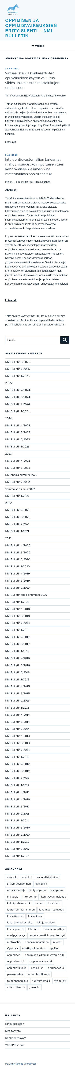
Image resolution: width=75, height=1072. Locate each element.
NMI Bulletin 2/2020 (17, 559)
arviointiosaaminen (19, 883)
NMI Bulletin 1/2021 (17, 531)
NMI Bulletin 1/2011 (17, 820)
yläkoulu (34, 987)
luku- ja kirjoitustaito (19, 922)
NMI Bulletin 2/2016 (17, 672)
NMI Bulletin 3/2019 (17, 580)
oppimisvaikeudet (41, 961)
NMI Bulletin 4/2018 (17, 609)
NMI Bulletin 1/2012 (17, 785)
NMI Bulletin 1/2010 (17, 841)
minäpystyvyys (16, 935)
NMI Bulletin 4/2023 (17, 425)
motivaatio (13, 942)
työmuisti (60, 980)
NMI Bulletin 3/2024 (17, 397)
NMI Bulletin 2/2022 (17, 482)
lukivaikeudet (15, 916)
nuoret (57, 942)
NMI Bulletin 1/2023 (17, 446)
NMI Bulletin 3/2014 (17, 721)
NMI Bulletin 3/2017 (17, 644)
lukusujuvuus (15, 929)
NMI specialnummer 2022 (21, 474)
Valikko (39, 45)
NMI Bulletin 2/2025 (17, 369)
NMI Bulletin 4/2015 (17, 686)
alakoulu (12, 877)
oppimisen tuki (16, 961)
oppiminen (13, 955)
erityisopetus (38, 890)
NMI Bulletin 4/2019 (17, 573)
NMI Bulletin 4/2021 (17, 510)
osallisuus (37, 967)
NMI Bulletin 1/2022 (17, 496)
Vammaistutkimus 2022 (20, 489)
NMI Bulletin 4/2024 (17, 390)
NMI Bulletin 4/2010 (17, 799)
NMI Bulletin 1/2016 (17, 679)
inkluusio (12, 896)
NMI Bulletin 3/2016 (17, 665)
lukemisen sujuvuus (51, 909)
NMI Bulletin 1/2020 (17, 566)
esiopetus (57, 890)
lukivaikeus (35, 916)
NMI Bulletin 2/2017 (17, 848)
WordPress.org (14, 1045)
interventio (30, 896)
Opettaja (12, 948)
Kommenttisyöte (15, 1038)
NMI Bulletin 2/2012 (17, 778)
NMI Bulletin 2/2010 (17, 834)
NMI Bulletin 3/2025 (17, 362)
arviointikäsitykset (48, 877)
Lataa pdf (10, 141)
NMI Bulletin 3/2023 (17, 432)
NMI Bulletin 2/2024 (17, 404)
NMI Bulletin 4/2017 (17, 637)
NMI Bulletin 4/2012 (17, 764)
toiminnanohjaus (17, 980)
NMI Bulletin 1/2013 (17, 757)
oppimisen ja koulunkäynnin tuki (44, 955)
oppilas (54, 948)
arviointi (27, 877)
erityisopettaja (16, 890)
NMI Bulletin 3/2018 (17, 616)
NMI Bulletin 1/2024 (17, 411)
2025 (8, 383)
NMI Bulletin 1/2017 (17, 651)
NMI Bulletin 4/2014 (17, 714)
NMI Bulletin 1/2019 (17, 601)
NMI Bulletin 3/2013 (17, 743)
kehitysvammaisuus (53, 896)
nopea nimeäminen (37, 942)
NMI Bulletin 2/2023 (17, 439)
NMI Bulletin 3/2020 (17, 552)
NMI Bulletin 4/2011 (17, 792)
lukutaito (33, 929)
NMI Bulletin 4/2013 (17, 736)
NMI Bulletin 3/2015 (17, 693)
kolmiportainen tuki (19, 903)
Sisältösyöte (13, 1030)
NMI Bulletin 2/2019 (17, 587)
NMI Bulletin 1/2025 (17, 376)
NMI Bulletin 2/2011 (17, 813)
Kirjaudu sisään (14, 1023)
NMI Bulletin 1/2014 (17, 855)
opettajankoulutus (33, 948)
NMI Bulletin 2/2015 (17, 700)
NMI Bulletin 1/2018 (17, 630)
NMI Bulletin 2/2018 (17, 623)
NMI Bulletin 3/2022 (17, 467)
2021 (8, 538)
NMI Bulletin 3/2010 (17, 827)
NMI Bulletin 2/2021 (17, 524)
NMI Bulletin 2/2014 (17, 728)
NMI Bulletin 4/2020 (17, 545)
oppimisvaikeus (17, 967)
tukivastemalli (41, 980)
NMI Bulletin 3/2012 (17, 771)
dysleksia (41, 883)
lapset (39, 903)
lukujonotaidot (46, 922)
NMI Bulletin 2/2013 (17, 750)
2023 (8, 453)
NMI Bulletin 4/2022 (17, 460)
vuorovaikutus (16, 987)
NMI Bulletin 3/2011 (17, 806)
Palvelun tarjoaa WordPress (20, 1063)
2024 (8, 418)
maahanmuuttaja (54, 929)
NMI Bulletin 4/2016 (17, 658)
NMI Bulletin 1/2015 (17, 707)
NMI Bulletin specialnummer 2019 (26, 594)
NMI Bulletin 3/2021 (17, 517)
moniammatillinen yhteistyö (47, 935)
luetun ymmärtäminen (21, 909)
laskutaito (54, 903)
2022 (8, 503)
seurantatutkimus (39, 974)
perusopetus (56, 967)
